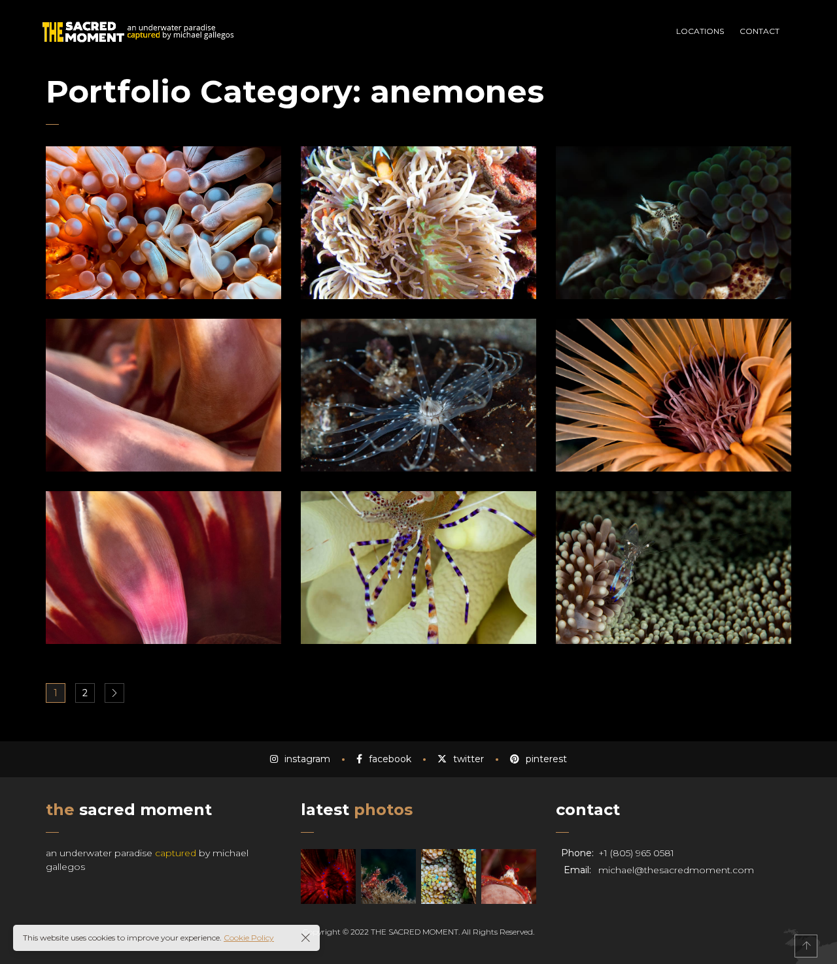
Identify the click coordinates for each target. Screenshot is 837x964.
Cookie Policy (249, 937)
